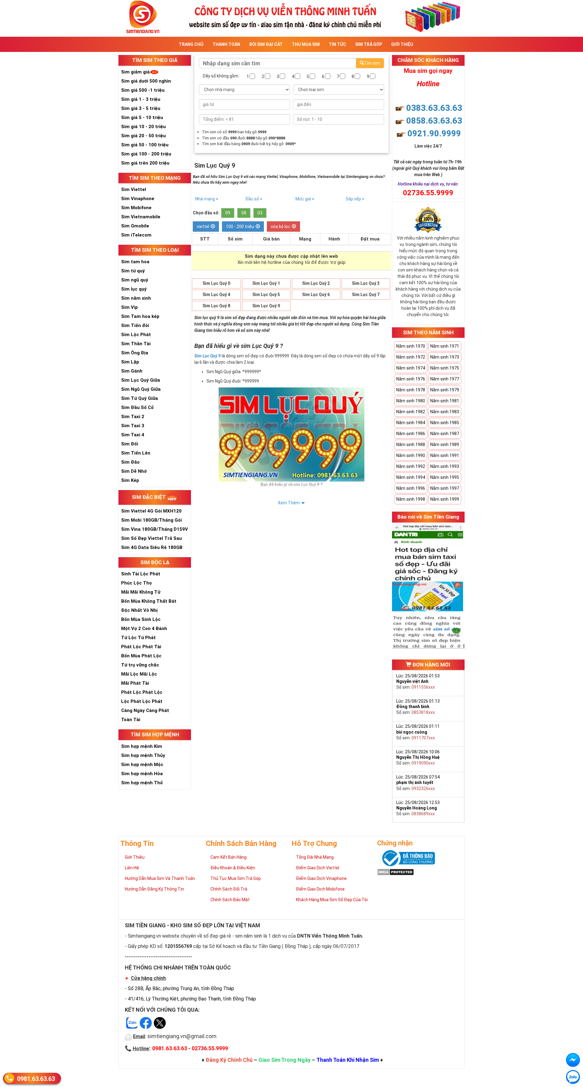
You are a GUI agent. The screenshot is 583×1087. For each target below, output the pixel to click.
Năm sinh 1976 (410, 379)
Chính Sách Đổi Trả (228, 889)
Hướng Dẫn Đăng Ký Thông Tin (154, 889)
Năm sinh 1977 (444, 379)
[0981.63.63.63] (573, 1077)
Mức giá (303, 198)
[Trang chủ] (291, 16)
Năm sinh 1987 (444, 433)
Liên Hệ (132, 867)
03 (259, 212)
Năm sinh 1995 (444, 477)
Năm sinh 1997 (444, 488)
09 (227, 212)
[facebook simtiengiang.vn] (573, 1060)
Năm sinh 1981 (444, 400)
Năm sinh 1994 (410, 477)
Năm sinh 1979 (444, 389)
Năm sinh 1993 (444, 466)
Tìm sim (372, 63)
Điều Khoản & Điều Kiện (232, 867)
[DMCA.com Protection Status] (395, 871)
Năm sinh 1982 (410, 411)
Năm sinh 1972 (410, 357)
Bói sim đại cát (266, 44)
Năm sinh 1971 (444, 346)
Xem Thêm (289, 502)
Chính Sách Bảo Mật (230, 899)
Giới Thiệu (402, 44)
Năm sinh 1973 (444, 357)
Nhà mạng (205, 198)
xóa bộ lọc (280, 226)
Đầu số (252, 198)
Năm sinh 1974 (410, 368)
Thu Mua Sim (306, 44)
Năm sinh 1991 (444, 455)
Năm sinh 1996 (410, 488)
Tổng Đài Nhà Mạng (315, 857)
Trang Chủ (191, 44)
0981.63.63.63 (36, 1078)
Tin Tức (337, 44)
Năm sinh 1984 (410, 422)
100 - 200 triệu (240, 226)
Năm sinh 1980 (410, 400)
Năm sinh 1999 (444, 499)
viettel (203, 226)
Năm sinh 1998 (410, 499)
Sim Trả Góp (368, 44)
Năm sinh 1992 (410, 466)
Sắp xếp (354, 198)
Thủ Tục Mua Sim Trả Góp (235, 878)
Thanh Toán (226, 44)
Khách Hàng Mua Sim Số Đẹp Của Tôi (332, 899)
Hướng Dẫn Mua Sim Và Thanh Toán (160, 878)
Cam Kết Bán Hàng (228, 857)
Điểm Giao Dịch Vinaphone (321, 878)
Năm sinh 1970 (410, 346)
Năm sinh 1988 (410, 444)
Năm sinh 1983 (444, 411)
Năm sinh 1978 (410, 389)
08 (243, 212)
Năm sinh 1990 (410, 455)
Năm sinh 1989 (444, 444)
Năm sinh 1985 (444, 422)
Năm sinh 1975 (444, 368)
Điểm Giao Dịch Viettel (317, 867)
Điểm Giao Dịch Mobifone (320, 889)
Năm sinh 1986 (410, 433)
